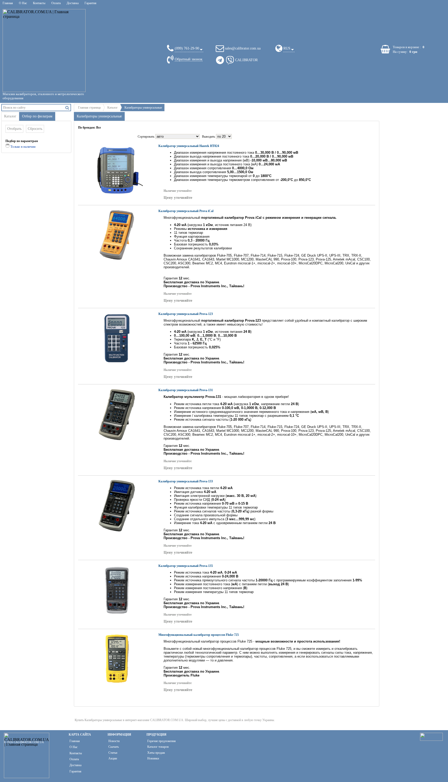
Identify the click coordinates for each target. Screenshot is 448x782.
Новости (114, 741)
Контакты (39, 3)
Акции (112, 758)
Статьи (112, 753)
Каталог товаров (158, 747)
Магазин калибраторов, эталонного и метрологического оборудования (43, 96)
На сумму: (400, 52)
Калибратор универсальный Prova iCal (185, 211)
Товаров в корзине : (407, 47)
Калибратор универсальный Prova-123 (185, 314)
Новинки (153, 758)
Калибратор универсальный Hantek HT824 (188, 146)
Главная (8, 3)
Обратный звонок (188, 59)
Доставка (73, 3)
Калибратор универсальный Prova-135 (185, 566)
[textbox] (33, 107)
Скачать (113, 747)
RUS (286, 48)
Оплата (56, 3)
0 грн (413, 52)
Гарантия (90, 3)
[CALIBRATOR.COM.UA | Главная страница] (44, 50)
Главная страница (89, 107)
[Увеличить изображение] (117, 170)
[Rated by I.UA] (431, 739)
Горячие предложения (161, 741)
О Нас (23, 3)
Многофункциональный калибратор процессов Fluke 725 (198, 635)
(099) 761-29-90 (187, 48)
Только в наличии (23, 147)
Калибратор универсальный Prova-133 (185, 481)
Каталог (112, 107)
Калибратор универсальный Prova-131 (185, 390)
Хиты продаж (156, 753)
